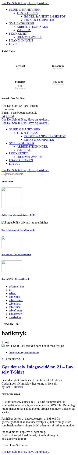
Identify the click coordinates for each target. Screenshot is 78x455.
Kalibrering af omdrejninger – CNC (18, 215)
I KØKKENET (18, 33)
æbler (12, 293)
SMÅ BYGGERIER (21, 23)
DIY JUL (14, 44)
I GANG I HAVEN (21, 40)
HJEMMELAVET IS (29, 37)
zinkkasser (15, 313)
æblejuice (14, 307)
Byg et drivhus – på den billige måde (18, 230)
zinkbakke (15, 317)
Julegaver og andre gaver (24, 352)
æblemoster (16, 300)
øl (10, 289)
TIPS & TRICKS (27, 13)
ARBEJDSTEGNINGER (32, 26)
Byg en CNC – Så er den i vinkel (16, 254)
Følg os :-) (8, 116)
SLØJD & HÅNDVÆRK (25, 9)
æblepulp (14, 296)
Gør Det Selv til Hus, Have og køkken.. (25, 3)
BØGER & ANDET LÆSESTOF (45, 16)
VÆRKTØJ (24, 30)
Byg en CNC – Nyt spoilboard (15, 279)
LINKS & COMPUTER (39, 20)
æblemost (14, 303)
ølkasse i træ (16, 286)
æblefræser (15, 310)
